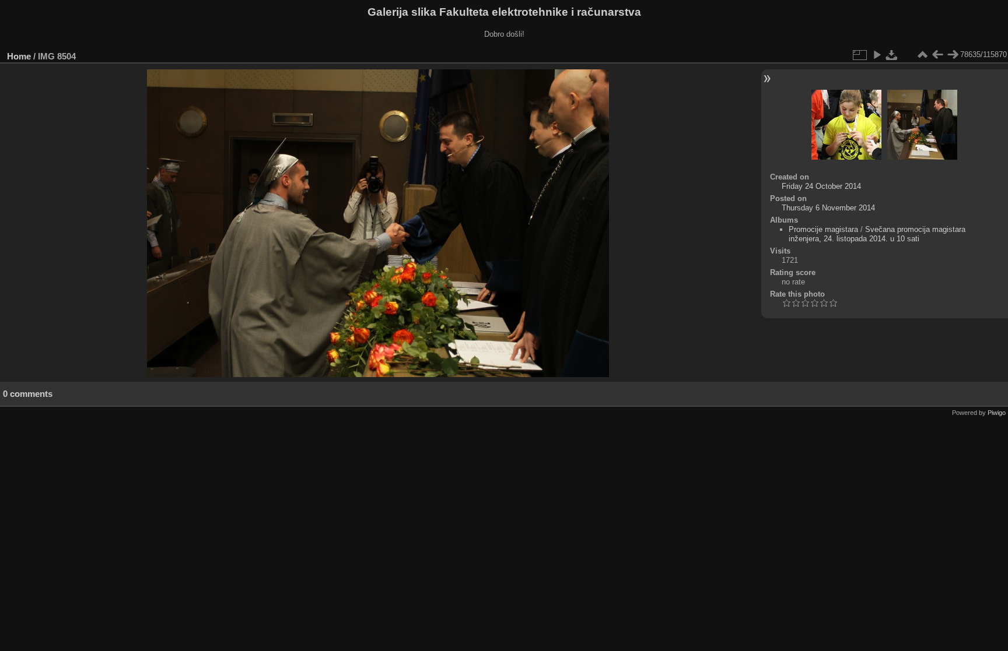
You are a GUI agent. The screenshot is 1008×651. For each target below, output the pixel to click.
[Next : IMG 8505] (952, 54)
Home (19, 56)
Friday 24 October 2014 (821, 186)
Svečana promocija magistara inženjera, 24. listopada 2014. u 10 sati (877, 234)
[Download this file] (892, 54)
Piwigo (997, 412)
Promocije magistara (823, 229)
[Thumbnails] (922, 54)
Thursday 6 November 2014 (828, 207)
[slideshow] (876, 54)
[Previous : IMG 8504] (937, 54)
